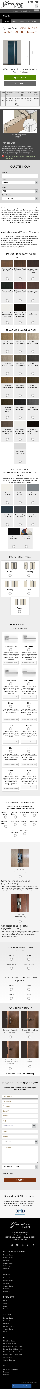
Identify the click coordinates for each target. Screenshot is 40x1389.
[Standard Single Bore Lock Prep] (30, 1028)
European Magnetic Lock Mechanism (10, 1031)
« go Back (20, 84)
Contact (6, 1374)
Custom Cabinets (9, 1326)
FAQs (5, 1301)
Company (20, 1103)
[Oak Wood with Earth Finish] (20, 380)
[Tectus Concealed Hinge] (20, 902)
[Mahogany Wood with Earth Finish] (7, 263)
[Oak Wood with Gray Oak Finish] (33, 402)
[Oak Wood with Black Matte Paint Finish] (33, 424)
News (5, 1306)
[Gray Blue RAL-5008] (7, 509)
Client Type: (20, 1139)
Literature (6, 1309)
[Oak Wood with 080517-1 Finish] (33, 336)
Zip (20, 1129)
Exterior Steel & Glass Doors (13, 1349)
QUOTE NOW (20, 78)
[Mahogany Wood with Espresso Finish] (7, 285)
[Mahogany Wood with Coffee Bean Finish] (33, 263)
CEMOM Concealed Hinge (20, 871)
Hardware (6, 1291)
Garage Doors (8, 1263)
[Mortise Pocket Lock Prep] (10, 1057)
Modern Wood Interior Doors (13, 1352)
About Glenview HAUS (10, 1369)
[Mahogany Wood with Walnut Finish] (20, 263)
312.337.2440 (33, 2)
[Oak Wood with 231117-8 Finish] (20, 336)
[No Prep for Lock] (30, 1057)
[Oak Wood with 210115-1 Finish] (33, 358)
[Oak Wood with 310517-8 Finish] (7, 358)
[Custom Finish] (26, 531)
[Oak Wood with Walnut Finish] (33, 380)
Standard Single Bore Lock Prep (30, 1031)
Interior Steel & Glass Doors (12, 1354)
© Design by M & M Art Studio (29, 1382)
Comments (20, 1145)
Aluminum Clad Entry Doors (12, 1346)
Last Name (20, 1099)
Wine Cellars (7, 1357)
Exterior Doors (8, 1255)
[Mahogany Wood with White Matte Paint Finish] (7, 307)
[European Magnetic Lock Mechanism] (10, 1028)
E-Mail (20, 1108)
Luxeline (6, 21)
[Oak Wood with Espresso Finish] (20, 402)
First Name (20, 1094)
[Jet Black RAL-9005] (14, 531)
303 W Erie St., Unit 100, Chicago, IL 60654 (20, 1237)
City (20, 1118)
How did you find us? (20, 1164)
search (36, 6)
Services (6, 1268)
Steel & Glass (24, 21)
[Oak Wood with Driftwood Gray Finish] (7, 424)
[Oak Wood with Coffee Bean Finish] (7, 402)
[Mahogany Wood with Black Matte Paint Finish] (20, 307)
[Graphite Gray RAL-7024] (20, 509)
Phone (20, 1134)
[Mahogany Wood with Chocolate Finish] (33, 285)
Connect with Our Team (21, 1386)
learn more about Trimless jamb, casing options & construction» (20, 157)
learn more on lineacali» (11, 663)
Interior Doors (8, 1258)
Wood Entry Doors (9, 1343)
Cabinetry (6, 1266)
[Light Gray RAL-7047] (20, 487)
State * (19, 1123)
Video (5, 1303)
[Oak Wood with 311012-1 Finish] (20, 358)
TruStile (34, 21)
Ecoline (14, 21)
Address (20, 1113)
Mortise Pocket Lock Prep (10, 1062)
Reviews (6, 1372)
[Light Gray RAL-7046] (33, 487)
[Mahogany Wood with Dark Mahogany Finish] (20, 285)
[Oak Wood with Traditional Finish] (7, 380)
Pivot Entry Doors (9, 1341)
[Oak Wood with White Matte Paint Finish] (20, 424)
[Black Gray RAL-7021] (33, 509)
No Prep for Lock (30, 1061)
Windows (6, 1260)
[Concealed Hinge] (20, 857)
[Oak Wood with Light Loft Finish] (7, 336)
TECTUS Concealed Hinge (20, 915)
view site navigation (21, 11)
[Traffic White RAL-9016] (7, 487)
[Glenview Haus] (6, 1245)
